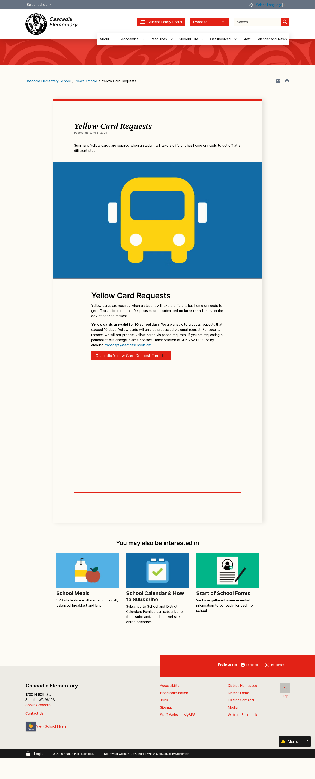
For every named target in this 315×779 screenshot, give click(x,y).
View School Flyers (51, 726)
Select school (37, 4)
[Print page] (287, 81)
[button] (51, 4)
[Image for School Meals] (87, 570)
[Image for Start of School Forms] (227, 570)
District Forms (239, 693)
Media (233, 707)
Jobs (164, 700)
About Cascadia (38, 705)
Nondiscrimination (174, 693)
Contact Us (35, 713)
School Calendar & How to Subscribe (155, 596)
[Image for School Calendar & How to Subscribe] (157, 570)
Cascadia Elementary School (48, 81)
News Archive (86, 81)
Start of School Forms (223, 593)
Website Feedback (242, 715)
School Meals (73, 593)
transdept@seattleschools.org (128, 345)
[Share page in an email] (278, 81)
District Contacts (241, 700)
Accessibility (169, 685)
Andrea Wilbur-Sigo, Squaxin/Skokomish (162, 753)
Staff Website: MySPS (177, 715)
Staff (247, 39)
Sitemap (166, 707)
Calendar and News (271, 39)
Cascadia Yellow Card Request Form (128, 355)
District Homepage (242, 685)
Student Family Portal (165, 22)
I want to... (201, 22)
